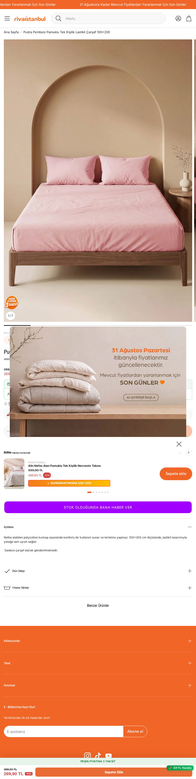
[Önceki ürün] (180, 452)
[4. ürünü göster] (99, 492)
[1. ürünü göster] (89, 492)
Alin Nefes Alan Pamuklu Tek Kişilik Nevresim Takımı (64, 465)
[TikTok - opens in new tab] (98, 755)
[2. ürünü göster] (93, 492)
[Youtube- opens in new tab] (108, 755)
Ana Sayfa (11, 32)
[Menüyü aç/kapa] (7, 18)
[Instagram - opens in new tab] (87, 755)
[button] (108, 18)
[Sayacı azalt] (8, 431)
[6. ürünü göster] (105, 492)
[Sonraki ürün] (188, 452)
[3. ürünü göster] (96, 492)
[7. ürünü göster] (108, 492)
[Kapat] (179, 445)
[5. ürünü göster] (102, 492)
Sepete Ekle (114, 772)
